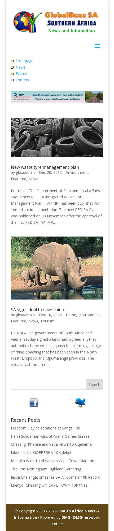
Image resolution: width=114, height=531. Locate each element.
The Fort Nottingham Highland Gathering (46, 468)
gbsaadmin (25, 172)
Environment (77, 172)
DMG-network (86, 517)
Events (21, 73)
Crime (71, 314)
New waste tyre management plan (45, 167)
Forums (22, 79)
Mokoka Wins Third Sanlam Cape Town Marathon (54, 460)
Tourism (47, 320)
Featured (18, 178)
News (20, 67)
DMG (66, 517)
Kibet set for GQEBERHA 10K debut (41, 452)
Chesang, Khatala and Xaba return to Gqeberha (51, 444)
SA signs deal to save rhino (37, 310)
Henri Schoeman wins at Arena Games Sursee (50, 436)
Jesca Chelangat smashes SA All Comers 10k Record (55, 477)
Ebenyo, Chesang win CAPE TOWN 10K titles (49, 485)
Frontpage (24, 60)
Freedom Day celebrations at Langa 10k (45, 428)
